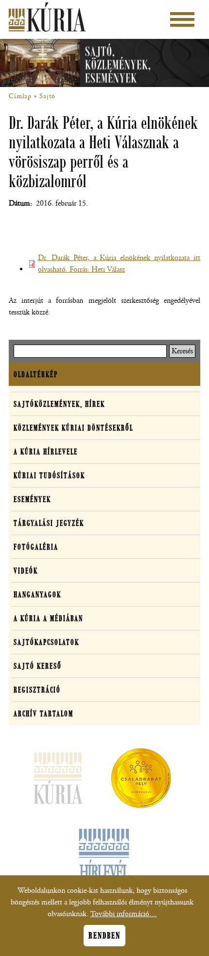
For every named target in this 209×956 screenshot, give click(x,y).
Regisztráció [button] (37, 689)
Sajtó (47, 96)
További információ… (123, 914)
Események (32, 499)
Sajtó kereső (38, 666)
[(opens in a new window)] (140, 780)
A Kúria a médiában (48, 618)
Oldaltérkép (36, 374)
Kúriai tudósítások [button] (49, 475)
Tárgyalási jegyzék (49, 523)
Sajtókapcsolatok (46, 642)
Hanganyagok (37, 594)
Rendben (104, 935)
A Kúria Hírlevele (46, 451)
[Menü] (182, 19)
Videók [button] (26, 570)
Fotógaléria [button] (36, 546)
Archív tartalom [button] (43, 713)
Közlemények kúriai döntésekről (73, 427)
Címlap (20, 96)
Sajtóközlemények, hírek (59, 404)
